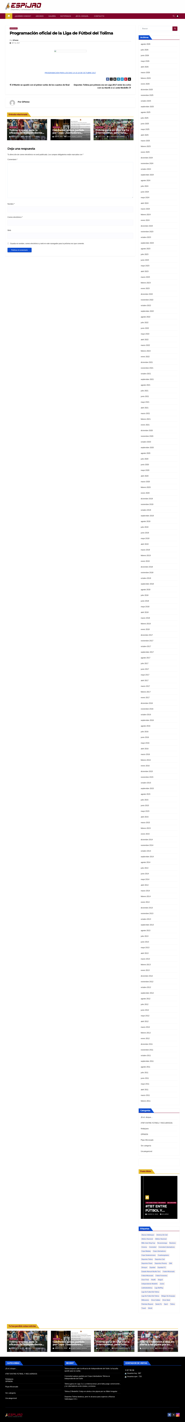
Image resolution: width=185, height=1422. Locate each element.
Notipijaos (65, 16)
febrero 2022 (146, 351)
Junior (162, 1284)
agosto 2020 (145, 453)
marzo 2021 (145, 413)
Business (172, 1243)
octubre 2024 (146, 169)
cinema (144, 1247)
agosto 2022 (145, 317)
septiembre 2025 (147, 107)
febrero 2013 (146, 965)
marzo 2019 (145, 550)
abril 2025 (145, 135)
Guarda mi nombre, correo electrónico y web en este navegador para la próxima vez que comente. (47, 243)
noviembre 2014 (147, 845)
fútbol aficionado (147, 1275)
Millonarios (145, 1300)
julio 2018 (144, 595)
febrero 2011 (146, 1101)
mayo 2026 (145, 61)
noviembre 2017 (147, 641)
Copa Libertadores (159, 1251)
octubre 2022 (146, 305)
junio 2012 (145, 1010)
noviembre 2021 (147, 368)
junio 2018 (145, 601)
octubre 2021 (146, 374)
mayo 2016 (145, 743)
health (153, 1279)
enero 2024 (145, 220)
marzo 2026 (145, 72)
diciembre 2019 (147, 499)
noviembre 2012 (147, 982)
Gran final (145, 1279)
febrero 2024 (146, 214)
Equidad (152, 1267)
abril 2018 (145, 612)
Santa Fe (158, 1304)
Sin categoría (146, 1146)
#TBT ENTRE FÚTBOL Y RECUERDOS (157, 1123)
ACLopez (145, 1214)
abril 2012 (145, 1021)
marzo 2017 (145, 686)
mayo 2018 (145, 607)
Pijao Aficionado (147, 1140)
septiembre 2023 (147, 243)
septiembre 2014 (147, 857)
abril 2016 (145, 749)
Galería (52, 16)
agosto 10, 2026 (61, 1348)
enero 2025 (145, 152)
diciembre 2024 (147, 158)
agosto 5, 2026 (148, 1348)
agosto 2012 (145, 999)
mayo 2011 (145, 1084)
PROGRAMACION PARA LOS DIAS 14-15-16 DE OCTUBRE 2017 (70, 73)
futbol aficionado (169, 1271)
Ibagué (160, 1279)
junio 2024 (145, 192)
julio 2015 (144, 800)
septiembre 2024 (147, 175)
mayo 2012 (145, 1016)
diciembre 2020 (147, 430)
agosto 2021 (145, 385)
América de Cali (162, 1235)
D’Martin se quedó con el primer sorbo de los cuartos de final (40, 85)
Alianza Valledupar (148, 1235)
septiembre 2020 (147, 447)
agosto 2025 (145, 112)
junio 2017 (145, 669)
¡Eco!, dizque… (82, 16)
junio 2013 (145, 942)
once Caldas (155, 1300)
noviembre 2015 (147, 777)
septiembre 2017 (147, 652)
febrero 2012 (146, 1033)
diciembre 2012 (147, 976)
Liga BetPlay (159, 1288)
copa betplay (146, 1251)
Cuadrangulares (163, 1255)
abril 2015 (145, 817)
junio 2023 (145, 260)
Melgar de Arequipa (168, 1296)
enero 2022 (145, 357)
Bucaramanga (162, 1243)
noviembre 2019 (147, 504)
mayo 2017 (145, 675)
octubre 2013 (146, 919)
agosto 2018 (145, 589)
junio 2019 (145, 533)
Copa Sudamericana (148, 1255)
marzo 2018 (145, 618)
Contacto (99, 16)
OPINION (144, 1134)
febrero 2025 (146, 146)
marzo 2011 (145, 1095)
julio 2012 (144, 1004)
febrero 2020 (146, 487)
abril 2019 (145, 544)
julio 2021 (144, 391)
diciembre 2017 (147, 635)
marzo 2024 (145, 209)
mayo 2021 (145, 402)
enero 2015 (145, 834)
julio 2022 (144, 322)
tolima (172, 1304)
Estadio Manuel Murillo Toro (151, 1271)
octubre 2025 (146, 101)
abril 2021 (145, 408)
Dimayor (144, 1267)
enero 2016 (145, 766)
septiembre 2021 (147, 379)
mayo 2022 (145, 334)
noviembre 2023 (147, 232)
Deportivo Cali (160, 1259)
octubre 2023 (146, 237)
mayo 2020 (145, 470)
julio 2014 (144, 868)
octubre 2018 (146, 578)
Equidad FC (162, 1267)
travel (144, 1308)
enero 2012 (145, 1038)
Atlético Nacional (160, 1239)
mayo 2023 (145, 266)
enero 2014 (145, 902)
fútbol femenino (161, 1275)
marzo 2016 (145, 754)
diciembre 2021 (147, 362)
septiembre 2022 (147, 311)
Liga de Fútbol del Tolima (150, 1296)
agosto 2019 (145, 521)
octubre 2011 (146, 1055)
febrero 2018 (146, 624)
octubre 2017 (146, 646)
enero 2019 (145, 561)
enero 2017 (145, 697)
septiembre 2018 (147, 584)
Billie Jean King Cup (148, 1243)
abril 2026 (145, 67)
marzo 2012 (145, 1027)
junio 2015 (145, 805)
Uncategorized (146, 1151)
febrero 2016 (146, 760)
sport (166, 1304)
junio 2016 (145, 737)
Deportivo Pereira (161, 1263)
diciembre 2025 (147, 89)
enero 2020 (145, 493)
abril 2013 (145, 953)
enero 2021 (145, 425)
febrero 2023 (146, 283)
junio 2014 (145, 874)
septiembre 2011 (147, 1061)
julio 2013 (144, 936)
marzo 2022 (145, 345)
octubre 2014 (146, 851)
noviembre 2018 (147, 572)
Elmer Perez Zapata (31, 136)
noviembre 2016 (147, 709)
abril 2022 (145, 339)
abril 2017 (145, 680)
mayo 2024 (145, 197)
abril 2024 (145, 203)
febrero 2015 (146, 828)
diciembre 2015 (147, 771)
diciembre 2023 (147, 226)
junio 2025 (145, 124)
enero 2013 (145, 970)
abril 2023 (145, 271)
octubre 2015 (146, 783)
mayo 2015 (145, 811)
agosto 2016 (145, 726)
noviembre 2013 (147, 913)
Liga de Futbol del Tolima (150, 1292)
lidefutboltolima (147, 1288)
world (150, 1308)
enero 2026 (145, 84)
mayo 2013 (145, 947)
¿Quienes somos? (23, 16)
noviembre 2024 (147, 163)
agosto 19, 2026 (17, 1348)
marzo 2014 (145, 891)
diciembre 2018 (147, 567)
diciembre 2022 (147, 294)
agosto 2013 (145, 930)
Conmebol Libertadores (167, 1247)
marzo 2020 (145, 482)
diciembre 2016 (147, 703)
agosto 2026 (145, 44)
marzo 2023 (145, 277)
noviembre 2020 (147, 436)
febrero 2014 (146, 896)
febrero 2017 (146, 692)
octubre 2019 (146, 510)
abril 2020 (145, 476)
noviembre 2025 (147, 95)
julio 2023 (144, 254)
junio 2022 (145, 328)
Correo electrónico (15, 217)
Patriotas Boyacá (147, 1304)
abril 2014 (145, 885)
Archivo (40, 16)
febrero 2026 (146, 78)
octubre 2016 (146, 715)
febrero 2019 (146, 555)
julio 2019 (144, 527)
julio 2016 (144, 732)
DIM (170, 1263)
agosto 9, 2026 (104, 1348)
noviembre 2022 (147, 300)
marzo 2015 (145, 822)
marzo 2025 (145, 141)
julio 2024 (144, 186)
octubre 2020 (146, 442)
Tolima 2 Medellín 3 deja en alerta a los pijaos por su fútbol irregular (157, 1344)
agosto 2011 (145, 1067)
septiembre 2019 (147, 516)
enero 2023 (145, 288)
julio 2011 (144, 1072)
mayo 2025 (145, 129)
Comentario (12, 159)
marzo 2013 (145, 959)
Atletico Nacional (147, 1239)
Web (9, 230)
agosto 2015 (145, 794)
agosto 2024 (145, 180)
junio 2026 (145, 55)
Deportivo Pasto (147, 1263)
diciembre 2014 (147, 840)
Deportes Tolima (147, 1259)
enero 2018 (145, 629)
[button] (174, 16)
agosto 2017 (145, 658)
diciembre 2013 (147, 908)
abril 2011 (144, 1090)
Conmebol (152, 1247)
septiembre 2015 (147, 788)
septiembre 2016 (147, 720)
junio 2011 (145, 1078)
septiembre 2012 (147, 993)
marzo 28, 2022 (169, 1214)
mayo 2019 (145, 538)
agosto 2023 (145, 249)
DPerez (15, 40)
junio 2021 (145, 396)
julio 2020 (144, 459)
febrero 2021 (146, 419)
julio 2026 (144, 50)
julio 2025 (144, 118)
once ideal (166, 1300)
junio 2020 (145, 464)
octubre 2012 (146, 987)
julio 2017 (144, 663)
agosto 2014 (145, 862)
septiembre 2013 (147, 925)
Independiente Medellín (149, 1284)
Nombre (11, 204)
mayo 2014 (145, 879)
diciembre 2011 (147, 1044)
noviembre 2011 (147, 1050)
